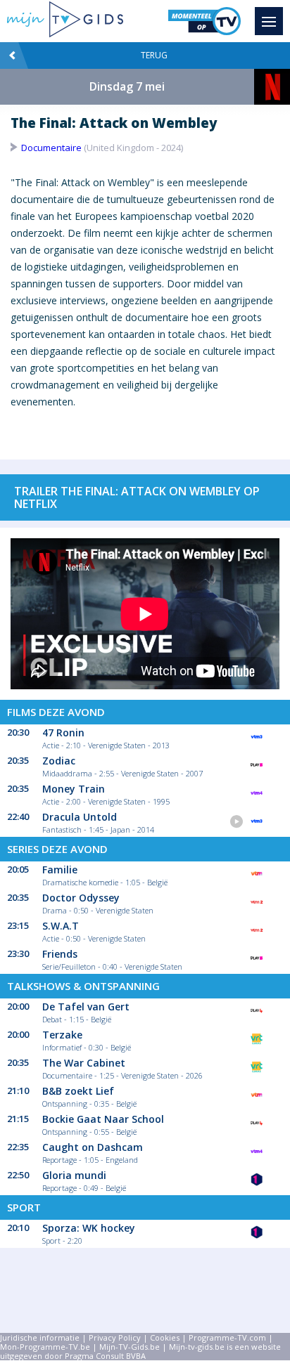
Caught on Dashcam (92, 1147)
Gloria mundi (74, 1175)
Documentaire (51, 147)
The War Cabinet (83, 1062)
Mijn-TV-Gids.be (129, 1346)
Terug (154, 55)
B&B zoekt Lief (78, 1091)
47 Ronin (63, 732)
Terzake (62, 1034)
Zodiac (58, 760)
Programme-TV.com (227, 1337)
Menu (269, 21)
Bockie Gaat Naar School (103, 1119)
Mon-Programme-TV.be (45, 1346)
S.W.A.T (60, 925)
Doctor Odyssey (81, 897)
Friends (59, 953)
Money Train (73, 788)
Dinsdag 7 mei (127, 86)
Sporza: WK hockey (88, 1228)
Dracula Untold (79, 816)
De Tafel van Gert (86, 1006)
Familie (59, 869)
